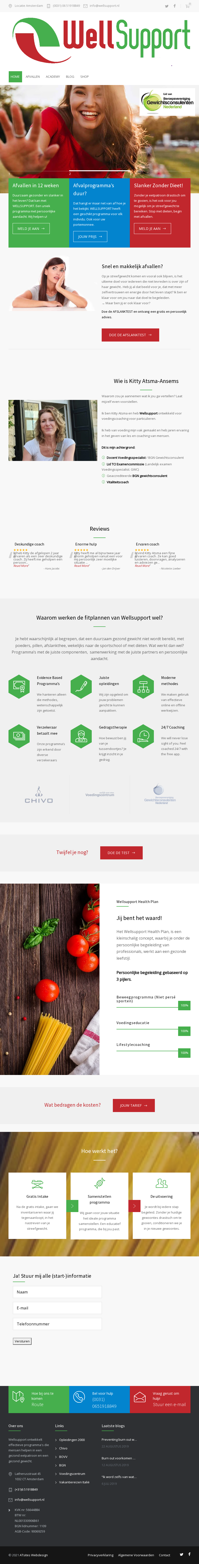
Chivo (63, 1448)
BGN (62, 1465)
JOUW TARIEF (131, 1105)
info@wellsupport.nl (104, 6)
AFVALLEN (33, 76)
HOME (15, 76)
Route (37, 1404)
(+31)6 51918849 (26, 1489)
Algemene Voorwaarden (136, 1555)
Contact (164, 1555)
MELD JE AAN (28, 228)
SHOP (84, 76)
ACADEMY (53, 76)
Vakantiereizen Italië (74, 1482)
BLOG (70, 76)
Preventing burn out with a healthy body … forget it (120, 1439)
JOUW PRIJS (87, 236)
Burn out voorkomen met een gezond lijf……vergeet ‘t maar (120, 1458)
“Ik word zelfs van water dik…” (120, 1477)
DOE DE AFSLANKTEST (127, 335)
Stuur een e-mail (169, 1404)
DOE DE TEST (119, 852)
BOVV (63, 1457)
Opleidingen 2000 (72, 1440)
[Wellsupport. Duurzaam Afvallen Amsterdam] (99, 41)
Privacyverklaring (100, 1555)
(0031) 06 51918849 (66, 6)
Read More (20, 566)
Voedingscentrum (72, 1473)
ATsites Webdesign (34, 1555)
